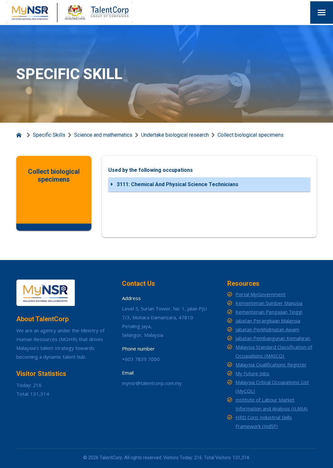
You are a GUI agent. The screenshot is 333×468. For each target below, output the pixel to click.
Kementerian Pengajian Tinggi (268, 312)
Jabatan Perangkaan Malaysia (267, 320)
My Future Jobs (252, 373)
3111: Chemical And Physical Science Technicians (176, 184)
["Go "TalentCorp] (20, 135)
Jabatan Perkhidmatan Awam (267, 329)
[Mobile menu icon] (321, 12)
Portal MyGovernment (260, 294)
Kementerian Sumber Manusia (268, 303)
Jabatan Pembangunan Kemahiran (272, 338)
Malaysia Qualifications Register (271, 364)
